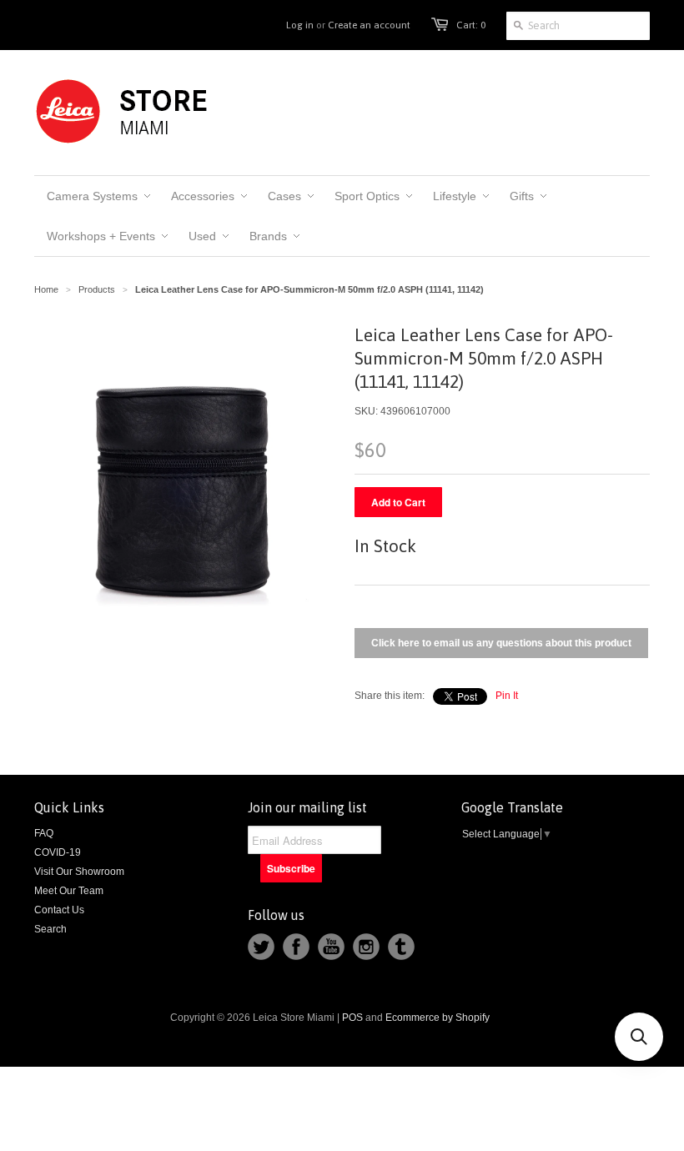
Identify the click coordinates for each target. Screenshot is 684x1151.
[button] (639, 1037)
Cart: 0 (470, 25)
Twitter (261, 946)
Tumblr (401, 946)
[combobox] (578, 26)
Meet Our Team (68, 891)
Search (50, 929)
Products (96, 289)
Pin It (506, 695)
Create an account (369, 25)
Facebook (296, 946)
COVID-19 (57, 852)
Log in (300, 25)
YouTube (331, 946)
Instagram (366, 946)
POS (352, 1017)
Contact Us (59, 910)
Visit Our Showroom (79, 871)
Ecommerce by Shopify (437, 1017)
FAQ (43, 833)
